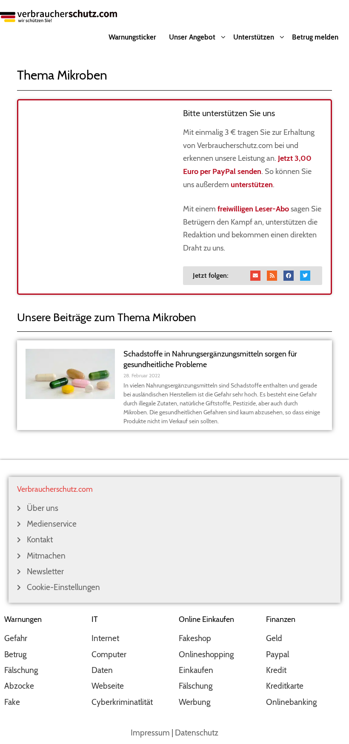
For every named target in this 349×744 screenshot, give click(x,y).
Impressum (150, 733)
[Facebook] (288, 276)
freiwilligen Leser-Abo (253, 209)
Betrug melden (315, 37)
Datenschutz (196, 733)
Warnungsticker (132, 37)
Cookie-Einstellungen (63, 587)
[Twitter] (305, 276)
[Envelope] (255, 276)
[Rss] (272, 276)
